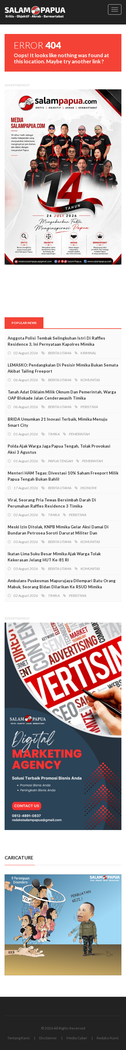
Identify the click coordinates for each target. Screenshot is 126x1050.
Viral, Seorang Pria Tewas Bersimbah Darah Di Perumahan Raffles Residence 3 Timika (52, 502)
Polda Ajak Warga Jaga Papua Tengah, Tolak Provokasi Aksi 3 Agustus (59, 449)
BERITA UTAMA (59, 353)
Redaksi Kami (108, 1038)
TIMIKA (54, 434)
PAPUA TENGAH (60, 461)
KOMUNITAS (90, 380)
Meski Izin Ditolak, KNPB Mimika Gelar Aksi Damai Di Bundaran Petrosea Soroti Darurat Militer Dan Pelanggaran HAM (58, 533)
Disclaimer (48, 1038)
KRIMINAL (88, 353)
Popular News (24, 323)
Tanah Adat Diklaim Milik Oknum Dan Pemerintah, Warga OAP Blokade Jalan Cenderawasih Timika (62, 394)
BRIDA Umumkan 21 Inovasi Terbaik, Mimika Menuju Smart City (57, 422)
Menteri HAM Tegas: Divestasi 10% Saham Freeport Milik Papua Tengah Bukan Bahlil (63, 476)
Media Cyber (76, 1038)
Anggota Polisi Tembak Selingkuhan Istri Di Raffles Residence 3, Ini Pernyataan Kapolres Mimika (56, 341)
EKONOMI (88, 488)
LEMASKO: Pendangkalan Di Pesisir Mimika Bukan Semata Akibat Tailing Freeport (63, 368)
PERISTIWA (89, 406)
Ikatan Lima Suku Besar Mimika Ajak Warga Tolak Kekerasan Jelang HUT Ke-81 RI (54, 556)
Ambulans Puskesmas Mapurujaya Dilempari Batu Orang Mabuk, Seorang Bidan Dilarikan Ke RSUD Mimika (62, 583)
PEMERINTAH (79, 434)
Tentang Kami (18, 1038)
